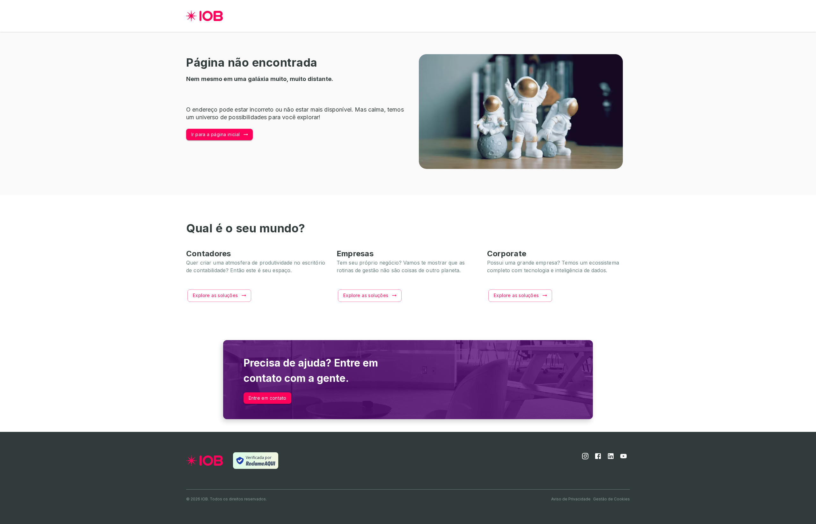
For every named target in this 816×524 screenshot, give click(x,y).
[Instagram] (585, 458)
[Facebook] (598, 458)
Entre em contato (267, 398)
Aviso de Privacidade (571, 499)
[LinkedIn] (611, 458)
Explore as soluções (215, 295)
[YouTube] (623, 458)
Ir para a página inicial (215, 134)
